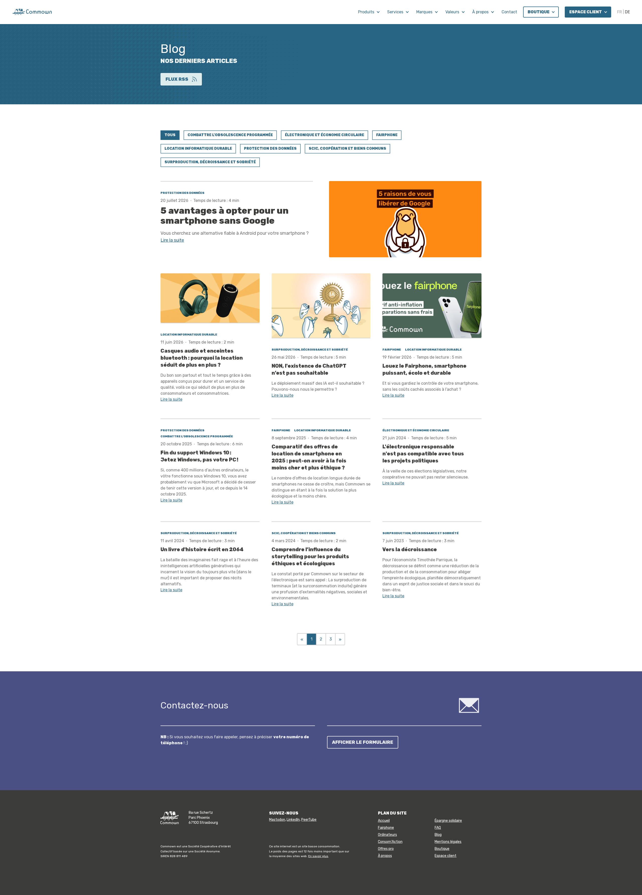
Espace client (586, 12)
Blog (438, 835)
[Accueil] (32, 11)
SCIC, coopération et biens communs (347, 148)
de (627, 12)
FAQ (438, 828)
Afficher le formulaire (362, 742)
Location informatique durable (198, 148)
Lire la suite (172, 240)
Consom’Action (390, 842)
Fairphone (386, 135)
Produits (366, 12)
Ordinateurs (387, 835)
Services (395, 12)
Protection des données (270, 148)
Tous (170, 135)
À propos (481, 12)
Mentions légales (448, 842)
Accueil (384, 821)
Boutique (539, 12)
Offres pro (386, 849)
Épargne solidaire (448, 821)
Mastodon (277, 820)
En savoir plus (318, 856)
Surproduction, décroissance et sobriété (210, 162)
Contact (509, 12)
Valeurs (452, 12)
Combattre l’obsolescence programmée (230, 135)
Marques (424, 12)
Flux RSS (177, 79)
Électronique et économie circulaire (324, 135)
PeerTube (308, 820)
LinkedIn (293, 820)
